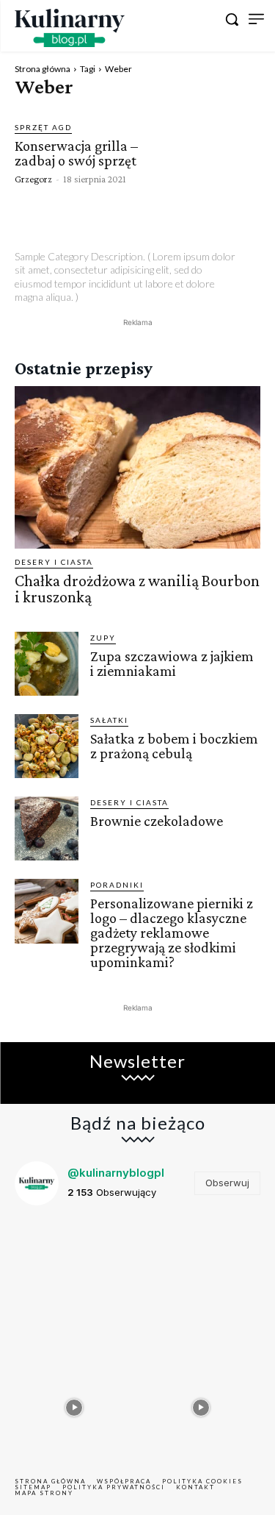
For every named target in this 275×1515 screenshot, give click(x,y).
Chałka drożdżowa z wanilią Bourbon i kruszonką (137, 588)
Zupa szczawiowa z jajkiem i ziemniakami (172, 663)
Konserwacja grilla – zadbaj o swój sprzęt (76, 153)
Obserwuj (227, 1182)
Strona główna (42, 68)
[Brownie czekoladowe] (46, 828)
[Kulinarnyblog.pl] (70, 28)
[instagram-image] (74, 1277)
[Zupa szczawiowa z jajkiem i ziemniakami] (46, 664)
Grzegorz (33, 179)
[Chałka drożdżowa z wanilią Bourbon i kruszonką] (137, 467)
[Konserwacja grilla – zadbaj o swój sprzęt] (213, 152)
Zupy (103, 637)
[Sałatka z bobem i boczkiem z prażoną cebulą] (46, 746)
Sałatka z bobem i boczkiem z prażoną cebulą (174, 745)
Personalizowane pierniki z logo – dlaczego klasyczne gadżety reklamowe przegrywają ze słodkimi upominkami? (171, 932)
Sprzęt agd (43, 127)
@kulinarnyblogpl (115, 1173)
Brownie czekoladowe (156, 821)
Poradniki (117, 884)
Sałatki (109, 720)
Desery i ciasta (54, 561)
